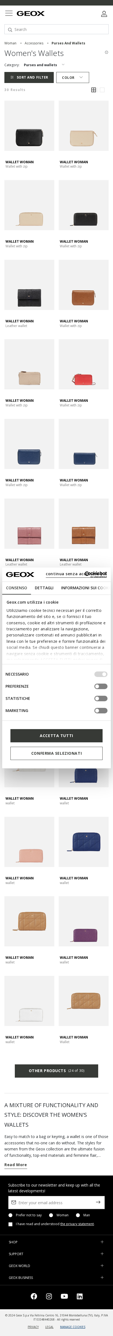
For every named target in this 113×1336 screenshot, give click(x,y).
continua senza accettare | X (76, 573)
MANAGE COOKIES (72, 1327)
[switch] (101, 686)
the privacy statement (77, 1224)
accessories (34, 43)
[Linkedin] (80, 1297)
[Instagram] (49, 1297)
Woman (62, 1215)
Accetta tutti (56, 735)
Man (86, 1215)
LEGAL (49, 1327)
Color (68, 77)
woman (10, 43)
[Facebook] (34, 1297)
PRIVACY (33, 1327)
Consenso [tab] (16, 587)
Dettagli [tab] (44, 587)
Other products (56, 1070)
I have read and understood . (55, 1224)
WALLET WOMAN (19, 162)
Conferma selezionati (56, 753)
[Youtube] (64, 1297)
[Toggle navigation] (8, 14)
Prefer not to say (29, 1215)
